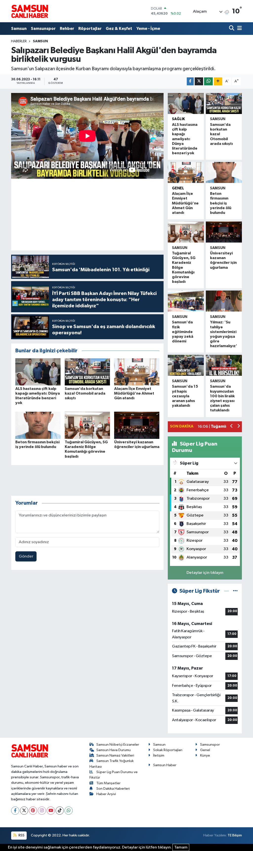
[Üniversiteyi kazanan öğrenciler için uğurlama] (136, 425)
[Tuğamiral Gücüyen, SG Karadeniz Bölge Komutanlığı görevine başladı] (87, 425)
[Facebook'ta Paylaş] (190, 81)
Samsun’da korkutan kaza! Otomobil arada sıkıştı (85, 393)
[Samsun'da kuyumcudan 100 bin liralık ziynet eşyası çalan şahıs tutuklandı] (224, 365)
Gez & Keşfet (119, 28)
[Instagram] (42, 810)
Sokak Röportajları (167, 750)
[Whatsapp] (68, 810)
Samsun (19, 28)
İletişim (158, 755)
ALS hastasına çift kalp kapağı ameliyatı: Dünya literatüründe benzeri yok (184, 139)
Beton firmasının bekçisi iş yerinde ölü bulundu (220, 203)
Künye (205, 755)
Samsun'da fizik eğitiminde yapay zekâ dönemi (182, 331)
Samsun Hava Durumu (113, 750)
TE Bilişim (235, 835)
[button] (231, 426)
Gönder (26, 556)
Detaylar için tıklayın (205, 573)
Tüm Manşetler (108, 783)
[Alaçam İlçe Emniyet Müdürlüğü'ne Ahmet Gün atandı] (136, 372)
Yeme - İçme (148, 28)
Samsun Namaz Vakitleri (115, 755)
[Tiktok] (60, 810)
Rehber (67, 28)
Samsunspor (43, 28)
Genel (205, 750)
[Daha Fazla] (218, 81)
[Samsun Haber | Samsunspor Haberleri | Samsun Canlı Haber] (29, 11)
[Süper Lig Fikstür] (235, 591)
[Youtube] (51, 810)
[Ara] (232, 28)
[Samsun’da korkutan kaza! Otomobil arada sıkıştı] (87, 372)
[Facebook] (15, 810)
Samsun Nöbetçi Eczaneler (117, 744)
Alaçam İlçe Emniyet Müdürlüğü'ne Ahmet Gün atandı (134, 393)
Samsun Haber (164, 765)
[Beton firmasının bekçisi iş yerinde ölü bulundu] (38, 425)
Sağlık (178, 119)
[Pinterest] (33, 810)
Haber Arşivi (106, 794)
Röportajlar (90, 28)
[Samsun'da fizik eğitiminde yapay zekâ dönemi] (186, 301)
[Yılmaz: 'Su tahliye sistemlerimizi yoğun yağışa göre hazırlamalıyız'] (224, 301)
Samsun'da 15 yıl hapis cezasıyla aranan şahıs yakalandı (185, 395)
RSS (21, 835)
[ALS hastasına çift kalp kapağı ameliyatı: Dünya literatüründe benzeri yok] (38, 372)
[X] (24, 810)
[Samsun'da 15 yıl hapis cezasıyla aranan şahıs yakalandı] (186, 365)
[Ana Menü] (238, 28)
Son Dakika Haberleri (113, 788)
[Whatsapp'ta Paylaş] (208, 81)
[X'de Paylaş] (199, 81)
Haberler (19, 41)
